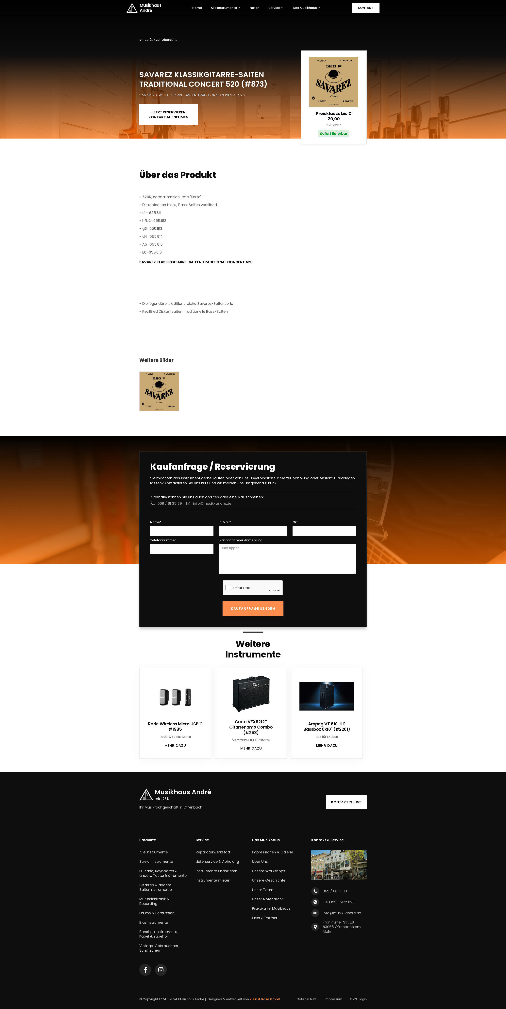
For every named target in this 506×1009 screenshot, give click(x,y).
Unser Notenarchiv (268, 899)
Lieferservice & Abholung (217, 861)
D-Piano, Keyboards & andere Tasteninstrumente (163, 873)
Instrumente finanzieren (216, 871)
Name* (155, 522)
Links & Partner (265, 918)
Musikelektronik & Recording (154, 901)
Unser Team (262, 889)
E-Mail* (225, 522)
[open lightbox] (159, 391)
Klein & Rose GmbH (265, 999)
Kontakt (365, 8)
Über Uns (260, 861)
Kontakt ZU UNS (346, 802)
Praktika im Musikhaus (271, 908)
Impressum (333, 999)
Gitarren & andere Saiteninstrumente (155, 887)
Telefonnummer (163, 540)
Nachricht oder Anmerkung (240, 540)
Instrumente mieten (213, 880)
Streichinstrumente (156, 861)
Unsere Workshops (268, 871)
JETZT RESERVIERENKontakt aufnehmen (168, 115)
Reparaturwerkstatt (213, 852)
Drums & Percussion (157, 913)
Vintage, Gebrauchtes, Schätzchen (159, 948)
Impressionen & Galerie (272, 852)
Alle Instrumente (153, 852)
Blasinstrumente (153, 922)
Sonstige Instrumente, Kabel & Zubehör (158, 934)
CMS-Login (358, 999)
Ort (295, 522)
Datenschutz (307, 999)
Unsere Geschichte (268, 880)
